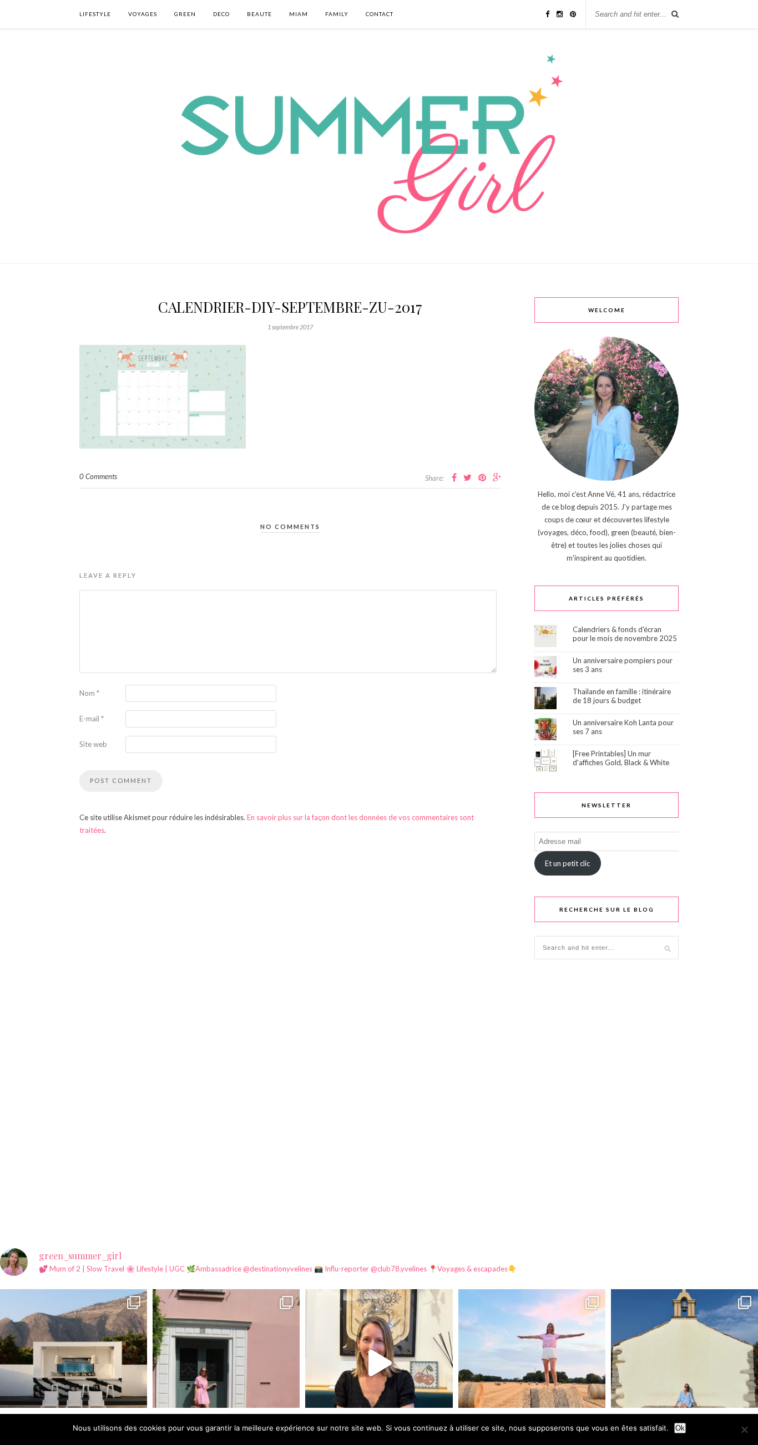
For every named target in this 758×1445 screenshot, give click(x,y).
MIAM (298, 14)
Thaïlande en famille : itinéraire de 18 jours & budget (622, 696)
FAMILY (336, 14)
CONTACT (379, 14)
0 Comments (98, 476)
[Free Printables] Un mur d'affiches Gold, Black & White (621, 758)
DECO (221, 14)
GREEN (185, 14)
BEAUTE (259, 14)
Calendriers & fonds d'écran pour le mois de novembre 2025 (625, 634)
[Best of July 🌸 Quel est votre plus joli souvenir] (531, 1362)
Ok (680, 1428)
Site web (93, 744)
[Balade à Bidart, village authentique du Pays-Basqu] (684, 1362)
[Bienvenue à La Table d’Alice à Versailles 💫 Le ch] (378, 1362)
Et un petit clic (567, 863)
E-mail (91, 718)
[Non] (744, 1429)
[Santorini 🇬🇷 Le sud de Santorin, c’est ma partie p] (73, 1362)
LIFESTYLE (95, 14)
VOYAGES (142, 14)
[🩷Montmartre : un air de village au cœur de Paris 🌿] (226, 1362)
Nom (89, 693)
